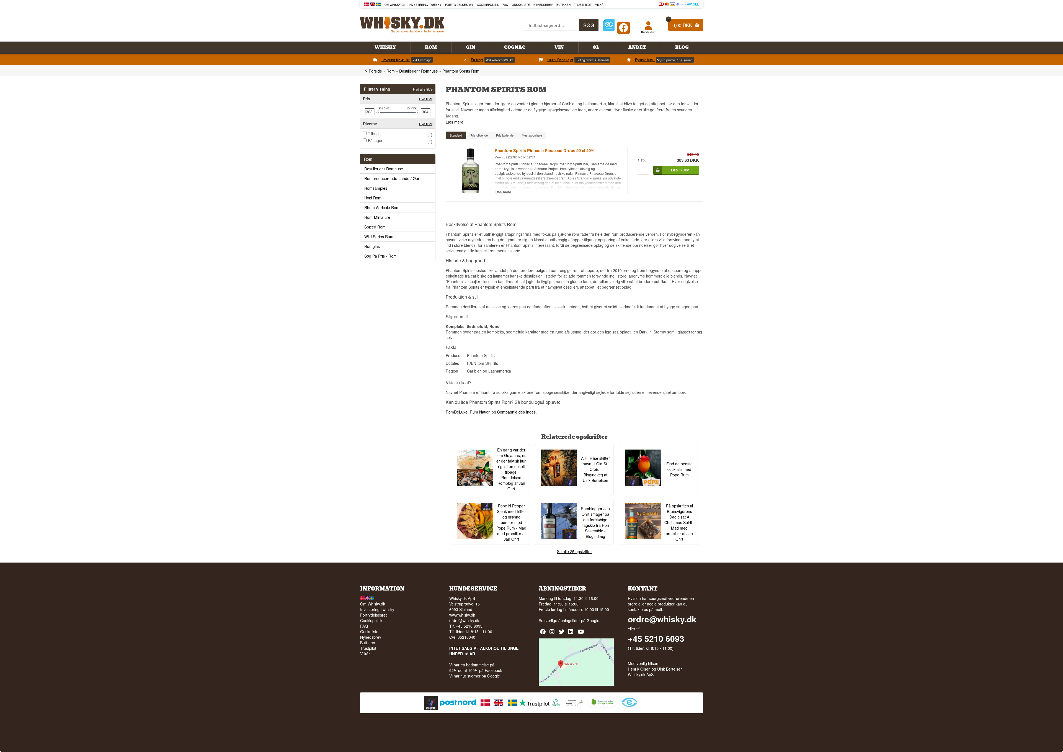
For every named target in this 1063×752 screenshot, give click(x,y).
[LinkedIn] (571, 633)
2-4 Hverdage (422, 60)
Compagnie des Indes (516, 412)
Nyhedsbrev (543, 5)
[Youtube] (581, 633)
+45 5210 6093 (656, 638)
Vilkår (600, 5)
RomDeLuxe (457, 412)
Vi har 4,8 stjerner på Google (474, 676)
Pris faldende (505, 135)
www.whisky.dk (462, 615)
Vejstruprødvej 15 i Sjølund (674, 60)
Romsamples (375, 188)
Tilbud (373, 133)
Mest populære (532, 135)
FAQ (505, 5)
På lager (375, 140)
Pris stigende (479, 135)
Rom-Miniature (377, 217)
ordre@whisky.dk (464, 620)
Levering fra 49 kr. (395, 59)
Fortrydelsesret (459, 5)
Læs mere (454, 122)
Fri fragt (477, 59)
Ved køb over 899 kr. (500, 60)
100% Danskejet (560, 59)
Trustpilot (583, 5)
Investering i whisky (425, 5)
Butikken (563, 5)
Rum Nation (480, 412)
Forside (375, 71)
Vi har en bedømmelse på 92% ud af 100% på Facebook (475, 667)
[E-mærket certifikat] (609, 25)
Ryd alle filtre (423, 89)
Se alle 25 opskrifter (574, 551)
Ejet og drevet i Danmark (592, 60)
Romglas (372, 246)
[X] (562, 633)
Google (593, 620)
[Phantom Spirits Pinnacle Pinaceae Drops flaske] (470, 193)
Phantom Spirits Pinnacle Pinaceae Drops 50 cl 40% (544, 150)
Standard (456, 135)
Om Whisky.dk (395, 5)
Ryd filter (425, 98)
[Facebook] (623, 26)
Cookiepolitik (488, 5)
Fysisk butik (645, 59)
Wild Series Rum (378, 236)
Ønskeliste (521, 5)
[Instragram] (552, 633)
